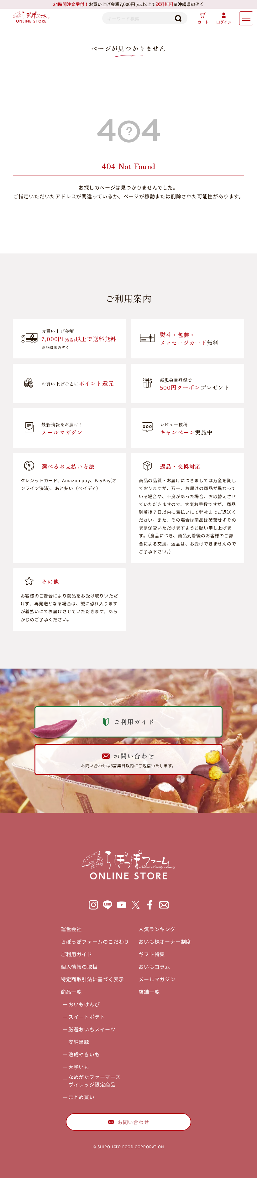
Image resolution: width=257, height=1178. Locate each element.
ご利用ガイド (76, 954)
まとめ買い (81, 1097)
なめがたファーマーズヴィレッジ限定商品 (94, 1080)
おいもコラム (154, 966)
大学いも (78, 1067)
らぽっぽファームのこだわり (95, 941)
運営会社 (71, 929)
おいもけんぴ (84, 1004)
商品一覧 (71, 991)
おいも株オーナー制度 (165, 941)
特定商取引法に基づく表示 (92, 979)
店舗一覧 (149, 991)
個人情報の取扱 (79, 966)
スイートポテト (86, 1016)
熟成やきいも (84, 1054)
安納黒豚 (78, 1041)
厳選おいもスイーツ (92, 1029)
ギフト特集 (152, 954)
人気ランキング (157, 929)
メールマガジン (157, 979)
